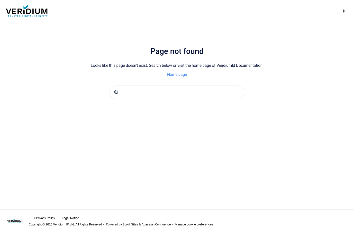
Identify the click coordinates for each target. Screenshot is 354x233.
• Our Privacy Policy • (43, 218)
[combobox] (177, 92)
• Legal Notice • (70, 218)
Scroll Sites (130, 224)
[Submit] (116, 92)
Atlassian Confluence (156, 224)
